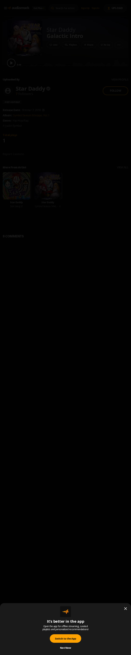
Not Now (65, 647)
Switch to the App (65, 638)
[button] (65, 327)
